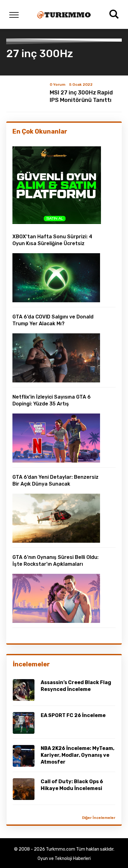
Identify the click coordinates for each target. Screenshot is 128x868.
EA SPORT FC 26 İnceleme (73, 715)
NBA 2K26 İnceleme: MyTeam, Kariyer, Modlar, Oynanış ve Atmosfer (77, 755)
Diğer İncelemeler (98, 817)
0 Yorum (57, 84)
